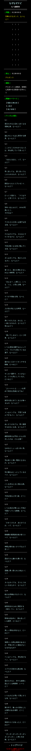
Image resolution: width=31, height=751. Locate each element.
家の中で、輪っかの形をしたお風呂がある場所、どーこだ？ (15, 710)
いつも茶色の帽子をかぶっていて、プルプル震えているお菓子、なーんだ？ (15, 349)
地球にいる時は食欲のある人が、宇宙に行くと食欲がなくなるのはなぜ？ (15, 645)
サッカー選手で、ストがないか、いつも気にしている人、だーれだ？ (15, 376)
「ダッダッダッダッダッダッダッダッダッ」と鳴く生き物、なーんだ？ (15, 736)
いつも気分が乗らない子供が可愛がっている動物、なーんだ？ (15, 510)
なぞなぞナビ (15, 3)
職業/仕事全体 (12, 103)
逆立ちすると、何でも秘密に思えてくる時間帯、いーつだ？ (15, 683)
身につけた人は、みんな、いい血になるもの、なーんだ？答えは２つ (15, 323)
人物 (9, 106)
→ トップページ (15, 745)
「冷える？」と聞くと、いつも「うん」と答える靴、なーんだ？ (15, 284)
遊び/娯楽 (10, 109)
